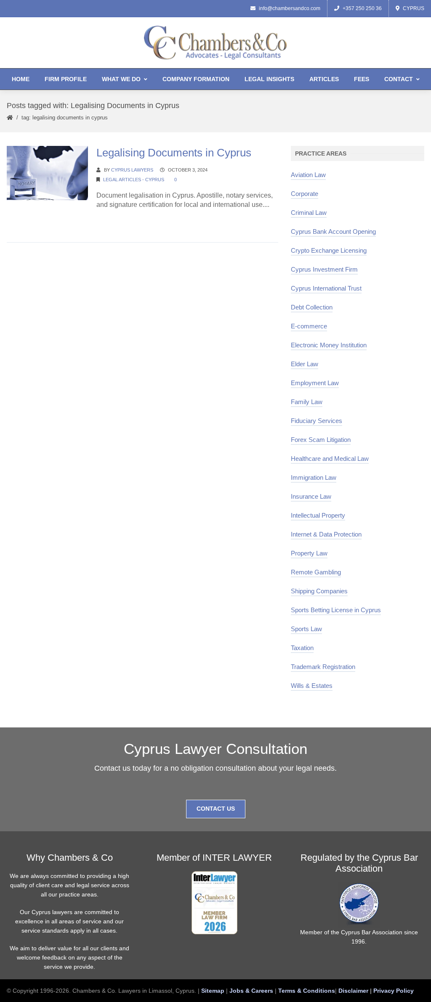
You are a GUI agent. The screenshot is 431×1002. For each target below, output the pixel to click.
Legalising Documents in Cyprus (173, 152)
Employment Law (315, 382)
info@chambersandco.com (289, 8)
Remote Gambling (316, 572)
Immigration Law (313, 477)
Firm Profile (66, 79)
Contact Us (216, 808)
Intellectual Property (318, 515)
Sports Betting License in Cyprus (336, 609)
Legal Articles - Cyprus (133, 179)
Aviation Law (308, 174)
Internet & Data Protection (326, 534)
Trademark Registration (323, 666)
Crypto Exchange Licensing (329, 250)
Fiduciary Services (316, 420)
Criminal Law (309, 212)
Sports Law (306, 628)
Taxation (302, 647)
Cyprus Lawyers (132, 169)
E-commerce (309, 326)
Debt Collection (312, 307)
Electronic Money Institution (329, 345)
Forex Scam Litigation (321, 439)
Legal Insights (269, 79)
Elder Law (304, 363)
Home (20, 79)
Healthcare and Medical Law (330, 458)
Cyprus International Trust (326, 288)
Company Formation (195, 79)
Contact (398, 79)
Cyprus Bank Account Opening (333, 231)
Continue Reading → (128, 220)
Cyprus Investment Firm (324, 269)
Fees (361, 79)
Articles (324, 79)
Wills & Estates (312, 685)
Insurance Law (311, 496)
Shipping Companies (319, 591)
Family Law (306, 401)
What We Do (121, 79)
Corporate (304, 193)
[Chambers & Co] (215, 42)
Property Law (309, 553)
